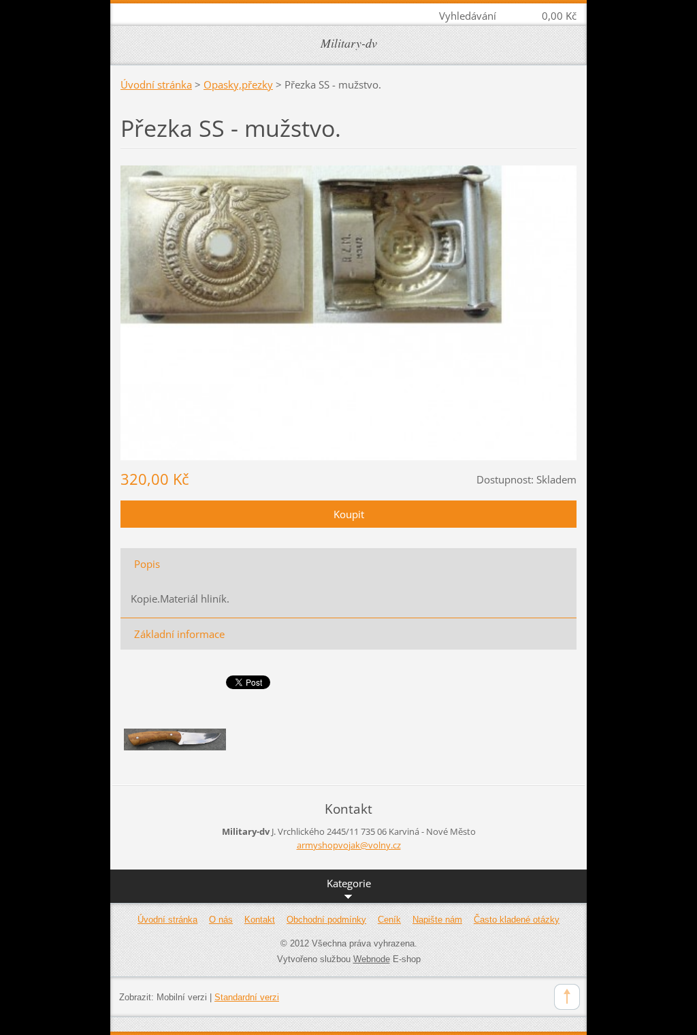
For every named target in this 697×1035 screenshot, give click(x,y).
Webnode (371, 959)
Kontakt (259, 919)
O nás (221, 919)
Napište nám (437, 919)
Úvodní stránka (156, 84)
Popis (147, 564)
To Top (567, 997)
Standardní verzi (246, 997)
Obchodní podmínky (326, 919)
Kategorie (349, 883)
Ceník (389, 919)
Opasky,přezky (238, 84)
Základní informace (179, 634)
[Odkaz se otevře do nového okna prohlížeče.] (348, 312)
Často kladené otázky (517, 919)
